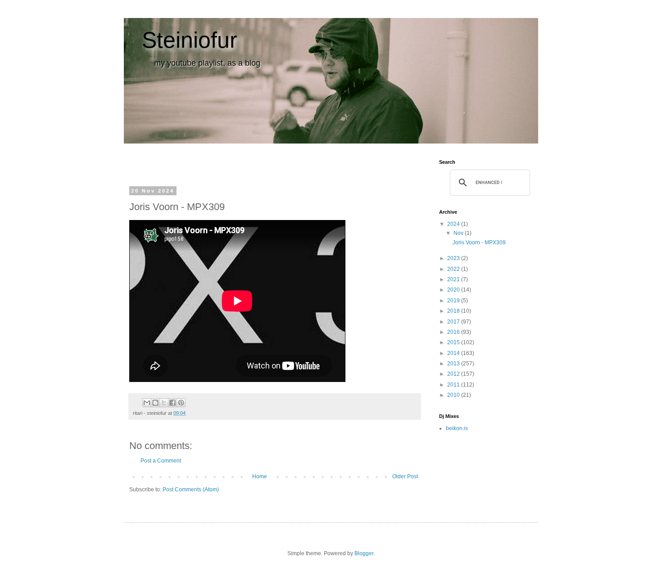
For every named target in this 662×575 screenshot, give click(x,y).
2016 (454, 332)
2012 (454, 374)
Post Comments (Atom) (191, 489)
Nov (459, 233)
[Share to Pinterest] (181, 402)
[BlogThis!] (155, 402)
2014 (454, 353)
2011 (454, 385)
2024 (454, 224)
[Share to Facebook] (172, 402)
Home (259, 476)
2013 (454, 363)
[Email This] (146, 402)
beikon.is (457, 428)
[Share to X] (163, 402)
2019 (454, 300)
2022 (454, 269)
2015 (454, 342)
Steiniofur (189, 40)
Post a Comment (161, 461)
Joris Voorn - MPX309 (479, 242)
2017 (454, 322)
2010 (454, 395)
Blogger (363, 553)
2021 (454, 279)
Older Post (405, 476)
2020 (454, 290)
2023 (454, 258)
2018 (454, 311)
